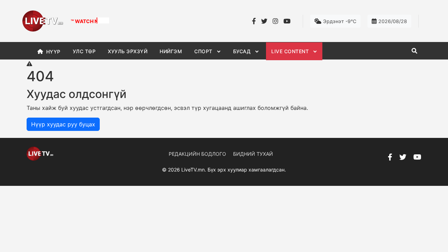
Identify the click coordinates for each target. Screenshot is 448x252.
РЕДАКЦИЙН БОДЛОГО (197, 154)
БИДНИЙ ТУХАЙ (253, 154)
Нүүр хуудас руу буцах (63, 124)
